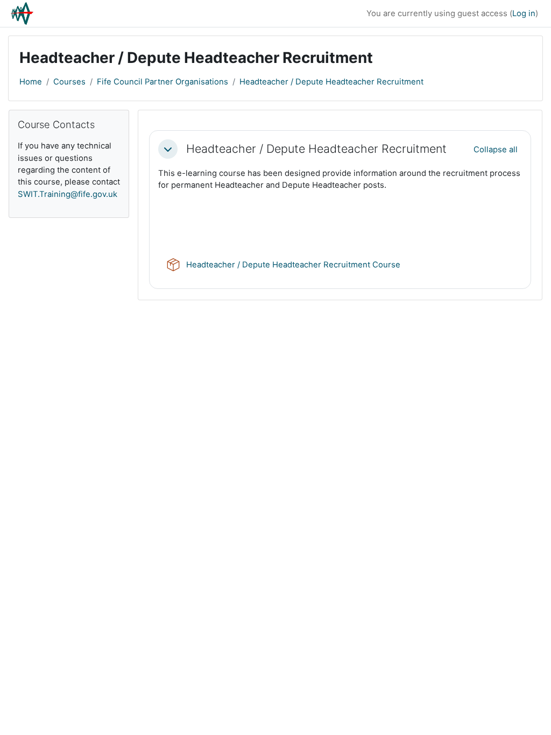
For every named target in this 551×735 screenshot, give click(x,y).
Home (30, 82)
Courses (69, 82)
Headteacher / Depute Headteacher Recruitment (331, 82)
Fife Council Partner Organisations (162, 82)
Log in (523, 13)
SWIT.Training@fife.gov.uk (67, 194)
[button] (168, 149)
